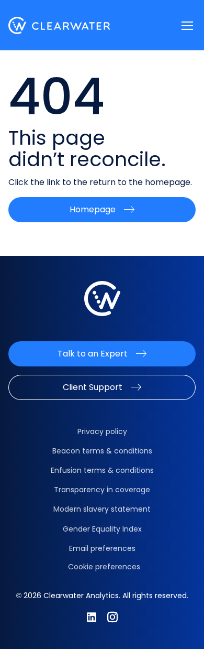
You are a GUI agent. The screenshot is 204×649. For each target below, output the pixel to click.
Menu (187, 25)
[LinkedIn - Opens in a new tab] (91, 617)
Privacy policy (102, 431)
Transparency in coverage (102, 489)
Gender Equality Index (102, 529)
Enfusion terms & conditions (102, 470)
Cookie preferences (104, 566)
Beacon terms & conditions (102, 451)
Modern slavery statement (102, 509)
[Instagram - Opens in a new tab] (112, 617)
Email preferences (102, 548)
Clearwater (59, 25)
